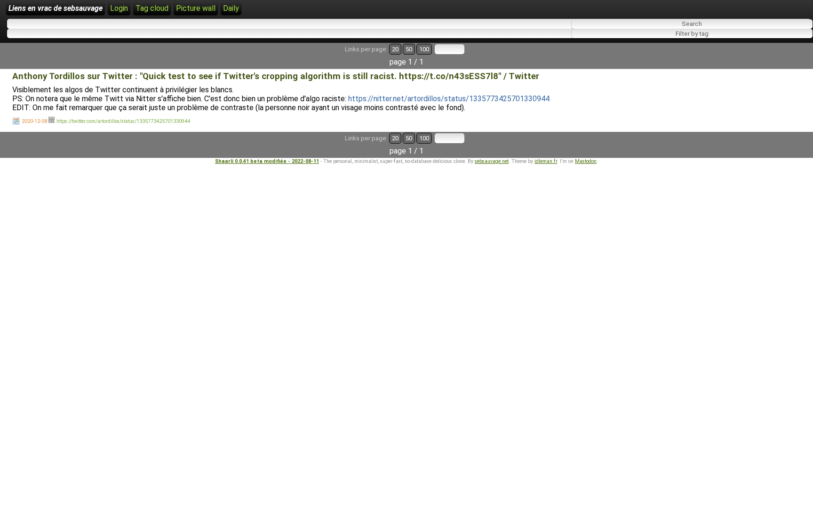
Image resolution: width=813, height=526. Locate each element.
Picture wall (195, 8)
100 (424, 49)
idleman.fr (545, 161)
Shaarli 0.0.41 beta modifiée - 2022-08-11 (267, 161)
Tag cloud (152, 8)
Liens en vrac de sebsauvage (55, 8)
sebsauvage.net (492, 161)
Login (119, 8)
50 (409, 49)
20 (395, 49)
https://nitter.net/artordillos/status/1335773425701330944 (449, 98)
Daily (231, 8)
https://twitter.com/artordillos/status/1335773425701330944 (123, 121)
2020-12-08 (34, 121)
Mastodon (586, 161)
